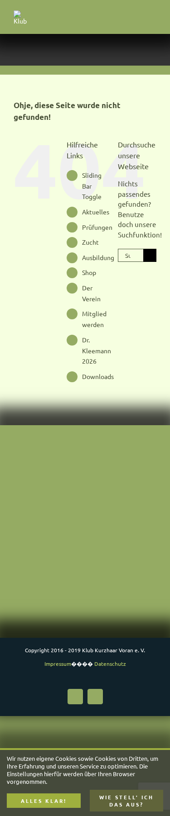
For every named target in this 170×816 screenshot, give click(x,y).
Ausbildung (98, 257)
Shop (89, 272)
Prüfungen (97, 227)
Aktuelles (95, 212)
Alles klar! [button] (44, 800)
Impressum (57, 663)
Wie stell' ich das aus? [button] (126, 800)
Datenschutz (110, 663)
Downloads (98, 376)
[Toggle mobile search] (136, 17)
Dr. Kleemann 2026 (96, 350)
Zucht (90, 242)
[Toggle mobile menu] (152, 17)
